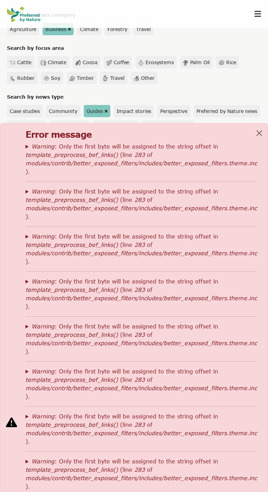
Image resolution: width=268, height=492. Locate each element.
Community (63, 111)
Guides (95, 111)
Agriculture (23, 29)
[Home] (28, 14)
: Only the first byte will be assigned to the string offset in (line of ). (141, 159)
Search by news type (35, 97)
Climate (89, 29)
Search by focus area (35, 48)
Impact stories (134, 111)
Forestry (117, 29)
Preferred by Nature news (226, 111)
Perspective (173, 111)
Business (55, 29)
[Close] (259, 133)
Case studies (25, 111)
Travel (143, 29)
